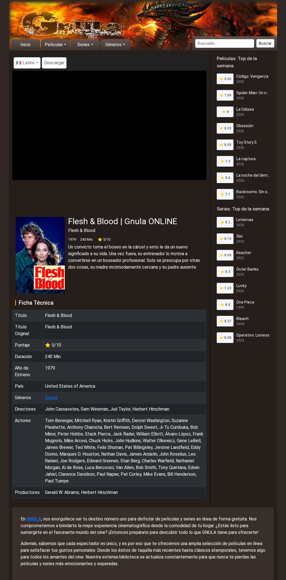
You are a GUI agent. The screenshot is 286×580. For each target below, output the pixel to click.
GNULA (34, 519)
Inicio (25, 44)
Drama (51, 397)
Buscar (265, 43)
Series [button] (83, 44)
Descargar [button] (54, 62)
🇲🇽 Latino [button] (25, 62)
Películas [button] (54, 44)
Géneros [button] (113, 44)
